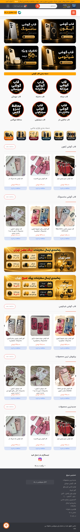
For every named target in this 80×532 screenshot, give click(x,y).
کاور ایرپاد (73, 490)
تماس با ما (72, 512)
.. (14, 1)
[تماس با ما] (6, 525)
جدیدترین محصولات (69, 480)
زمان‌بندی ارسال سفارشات (71, 504)
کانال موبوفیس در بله (40, 482)
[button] (20, 6)
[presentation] (75, 166)
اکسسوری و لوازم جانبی (68, 499)
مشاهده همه (10, 146)
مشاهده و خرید (64, 188)
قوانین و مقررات (71, 509)
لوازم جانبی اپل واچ (69, 487)
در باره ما (73, 516)
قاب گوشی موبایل (70, 483)
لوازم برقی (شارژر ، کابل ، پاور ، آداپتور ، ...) (68, 495)
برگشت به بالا (39, 465)
